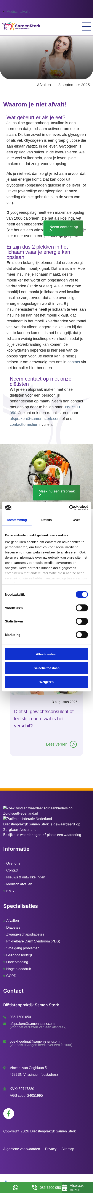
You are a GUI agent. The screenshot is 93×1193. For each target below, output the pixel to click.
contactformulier (23, 424)
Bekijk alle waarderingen (22, 835)
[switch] (82, 607)
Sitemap (67, 1149)
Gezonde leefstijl (19, 955)
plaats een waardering (64, 835)
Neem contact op (64, 227)
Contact (12, 870)
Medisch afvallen (19, 11)
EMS (10, 891)
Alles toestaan (46, 654)
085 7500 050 (20, 1017)
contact (73, 362)
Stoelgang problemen (22, 948)
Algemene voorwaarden (21, 1149)
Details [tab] (46, 519)
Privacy (50, 1149)
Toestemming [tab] (16, 519)
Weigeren (46, 681)
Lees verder (56, 744)
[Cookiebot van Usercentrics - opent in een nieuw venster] (69, 508)
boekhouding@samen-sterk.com (34, 1041)
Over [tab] (76, 519)
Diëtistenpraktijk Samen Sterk (26, 824)
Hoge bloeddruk (18, 969)
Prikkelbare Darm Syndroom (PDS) (33, 941)
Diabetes (13, 927)
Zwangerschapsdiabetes (25, 934)
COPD (11, 976)
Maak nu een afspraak (57, 491)
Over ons (13, 863)
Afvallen (44, 85)
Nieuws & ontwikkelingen (25, 877)
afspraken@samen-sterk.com (35, 418)
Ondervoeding (17, 962)
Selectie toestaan (46, 668)
